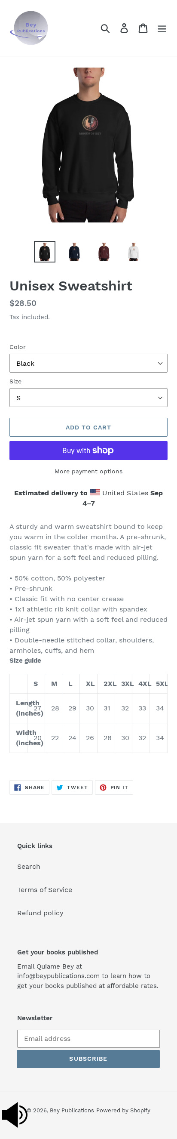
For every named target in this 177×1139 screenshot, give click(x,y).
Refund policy (40, 913)
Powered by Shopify (123, 1110)
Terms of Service (44, 890)
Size (15, 381)
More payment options (88, 471)
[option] (45, 252)
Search (28, 866)
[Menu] (162, 28)
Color (17, 346)
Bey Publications (72, 1110)
